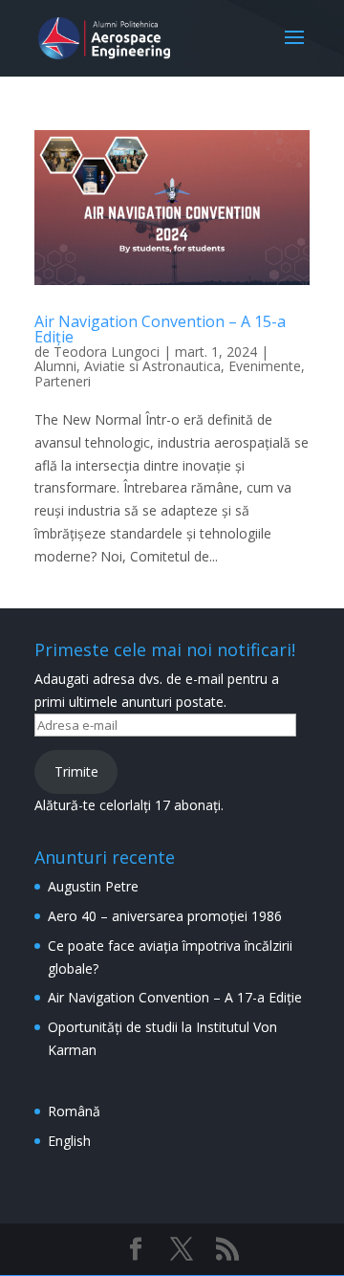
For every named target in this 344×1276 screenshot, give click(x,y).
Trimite (76, 771)
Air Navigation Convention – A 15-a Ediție (160, 329)
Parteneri (62, 381)
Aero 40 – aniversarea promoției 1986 (165, 916)
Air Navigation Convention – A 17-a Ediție (175, 997)
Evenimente (264, 366)
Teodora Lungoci (107, 351)
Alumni (55, 366)
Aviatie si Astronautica (152, 366)
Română (74, 1111)
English (69, 1141)
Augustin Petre (93, 886)
